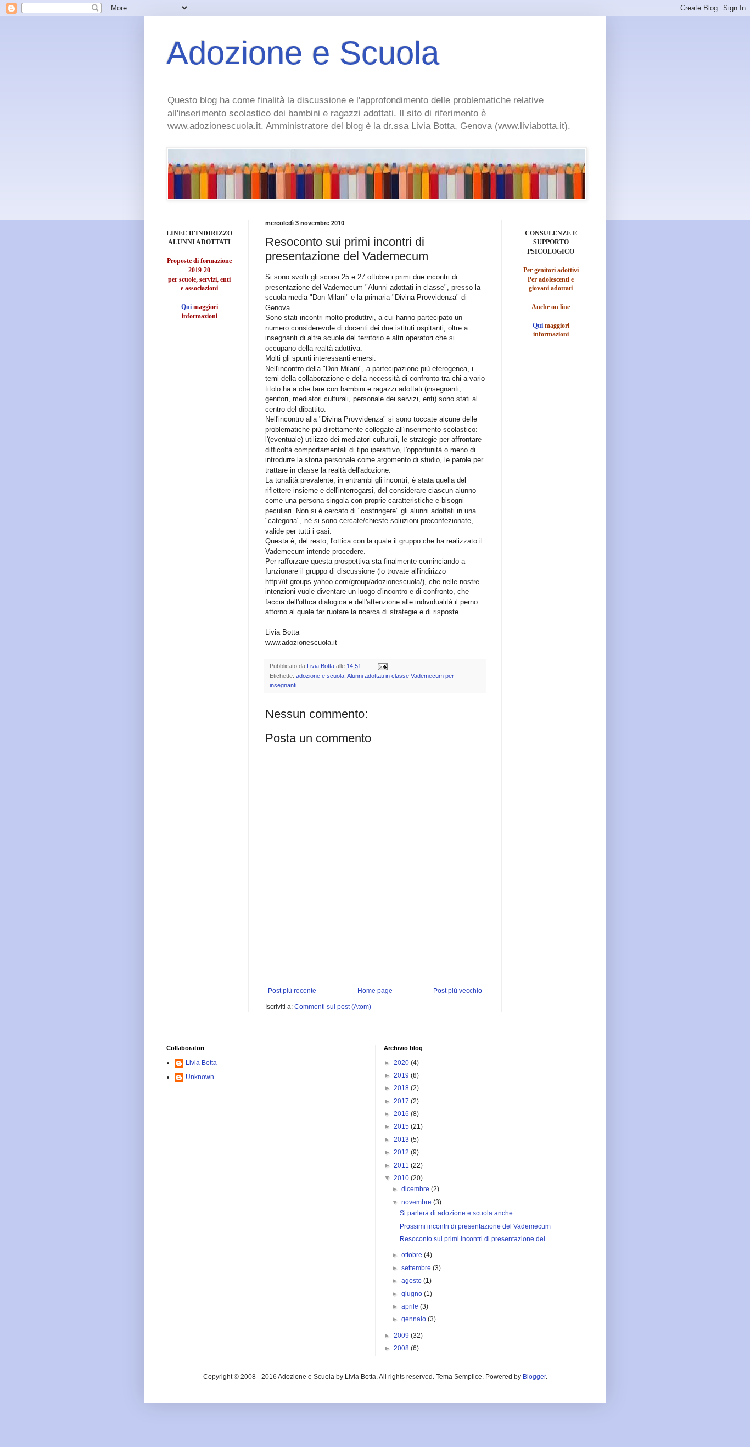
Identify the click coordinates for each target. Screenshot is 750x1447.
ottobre (412, 1255)
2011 (402, 1165)
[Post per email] (382, 666)
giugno (412, 1294)
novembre (417, 1202)
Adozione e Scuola (302, 53)
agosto (412, 1281)
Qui (186, 307)
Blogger (534, 1377)
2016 (402, 1114)
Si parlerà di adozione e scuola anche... (459, 1213)
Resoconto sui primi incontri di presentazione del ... (476, 1239)
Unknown (200, 1077)
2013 (402, 1139)
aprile (410, 1306)
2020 (402, 1063)
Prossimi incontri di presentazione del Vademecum (475, 1226)
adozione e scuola (320, 675)
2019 (402, 1075)
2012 (402, 1152)
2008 (402, 1348)
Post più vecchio (457, 991)
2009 (402, 1335)
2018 (402, 1088)
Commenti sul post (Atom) (332, 1007)
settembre (417, 1268)
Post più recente (292, 991)
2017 (402, 1101)
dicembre (416, 1189)
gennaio (414, 1319)
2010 (402, 1178)
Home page (375, 991)
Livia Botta (201, 1063)
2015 (402, 1126)
